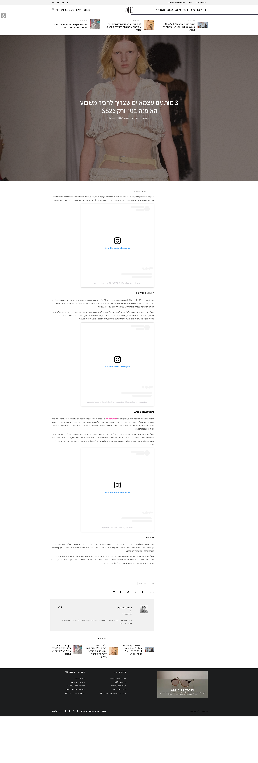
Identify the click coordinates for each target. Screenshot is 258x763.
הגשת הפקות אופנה (118, 686)
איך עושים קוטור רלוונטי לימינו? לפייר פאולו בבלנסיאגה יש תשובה (70, 26)
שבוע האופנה (191, 20)
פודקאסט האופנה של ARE (75, 693)
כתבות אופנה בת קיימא (76, 686)
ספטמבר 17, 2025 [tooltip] (123, 118)
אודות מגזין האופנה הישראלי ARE (113, 693)
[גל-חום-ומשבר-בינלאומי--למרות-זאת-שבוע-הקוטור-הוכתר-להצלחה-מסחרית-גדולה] (149, 25)
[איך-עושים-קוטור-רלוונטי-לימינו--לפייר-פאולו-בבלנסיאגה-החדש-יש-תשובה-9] (95, 24)
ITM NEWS (160, 9)
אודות (190, 2)
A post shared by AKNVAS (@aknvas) (117, 527)
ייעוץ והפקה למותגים (118, 678)
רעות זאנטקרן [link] (146, 118)
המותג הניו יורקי (111, 418)
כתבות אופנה (80, 678)
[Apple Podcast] (52, 2)
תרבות (170, 9)
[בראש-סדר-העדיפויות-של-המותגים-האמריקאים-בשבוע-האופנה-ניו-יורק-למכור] (203, 25)
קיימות (178, 9)
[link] (67, 2)
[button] (57, 10)
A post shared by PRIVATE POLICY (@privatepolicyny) (117, 283)
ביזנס (185, 9)
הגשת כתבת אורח (119, 689)
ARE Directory (67, 9)
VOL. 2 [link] (87, 9)
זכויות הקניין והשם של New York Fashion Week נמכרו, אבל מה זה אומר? (179, 27)
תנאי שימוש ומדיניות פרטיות (177, 2)
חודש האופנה (142, 583)
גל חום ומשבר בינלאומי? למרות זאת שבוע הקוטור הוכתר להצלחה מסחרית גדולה (123, 27)
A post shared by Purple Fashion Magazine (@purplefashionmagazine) (117, 402)
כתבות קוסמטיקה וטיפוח (75, 689)
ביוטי (193, 9)
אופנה (199, 9)
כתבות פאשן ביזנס (78, 682)
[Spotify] (57, 2)
